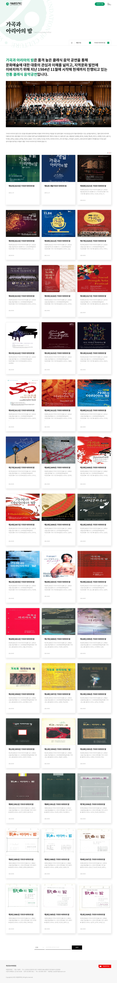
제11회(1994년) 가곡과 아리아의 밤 (57, 749)
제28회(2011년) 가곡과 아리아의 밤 (93, 410)
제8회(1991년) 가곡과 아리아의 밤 (56, 804)
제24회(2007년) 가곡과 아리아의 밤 (21, 525)
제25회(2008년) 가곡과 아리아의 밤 (93, 468)
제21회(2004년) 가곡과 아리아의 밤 (21, 582)
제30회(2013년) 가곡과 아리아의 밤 (21, 410)
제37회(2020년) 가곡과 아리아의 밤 (93, 241)
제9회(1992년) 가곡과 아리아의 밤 (21, 804)
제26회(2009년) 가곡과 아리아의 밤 (57, 468)
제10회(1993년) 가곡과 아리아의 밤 (93, 749)
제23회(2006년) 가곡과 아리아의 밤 (57, 525)
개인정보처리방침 (11, 966)
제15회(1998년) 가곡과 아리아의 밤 (21, 694)
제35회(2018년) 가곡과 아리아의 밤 (57, 296)
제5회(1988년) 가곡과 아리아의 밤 (56, 859)
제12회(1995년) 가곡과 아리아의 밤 (21, 749)
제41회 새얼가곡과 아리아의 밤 (55, 186)
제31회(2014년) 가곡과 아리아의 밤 (93, 353)
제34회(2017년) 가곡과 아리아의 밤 (93, 296)
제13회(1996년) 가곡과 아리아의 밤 (93, 694)
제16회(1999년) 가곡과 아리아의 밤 (93, 639)
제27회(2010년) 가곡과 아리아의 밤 (21, 468)
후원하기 (99, 4)
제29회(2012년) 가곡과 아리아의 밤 (57, 410)
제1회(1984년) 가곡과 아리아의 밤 (92, 915)
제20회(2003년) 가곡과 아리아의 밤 (57, 582)
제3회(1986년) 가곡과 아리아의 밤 (21, 915)
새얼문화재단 (106, 966)
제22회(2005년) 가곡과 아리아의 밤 (93, 525)
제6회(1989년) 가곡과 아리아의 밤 (21, 859)
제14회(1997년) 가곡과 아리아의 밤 (57, 694)
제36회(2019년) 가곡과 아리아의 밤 (21, 296)
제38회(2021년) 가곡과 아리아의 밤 (57, 241)
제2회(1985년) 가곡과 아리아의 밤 (56, 915)
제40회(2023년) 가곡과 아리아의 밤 (93, 186)
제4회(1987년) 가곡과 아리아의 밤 (92, 859)
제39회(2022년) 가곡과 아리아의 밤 (21, 241)
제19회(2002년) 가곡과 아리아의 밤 (93, 582)
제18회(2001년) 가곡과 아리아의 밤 (21, 639)
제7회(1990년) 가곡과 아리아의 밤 (92, 804)
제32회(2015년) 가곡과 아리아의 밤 (57, 353)
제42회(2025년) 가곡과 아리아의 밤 (21, 186)
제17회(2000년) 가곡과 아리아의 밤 (57, 639)
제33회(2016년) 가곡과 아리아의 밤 (21, 353)
